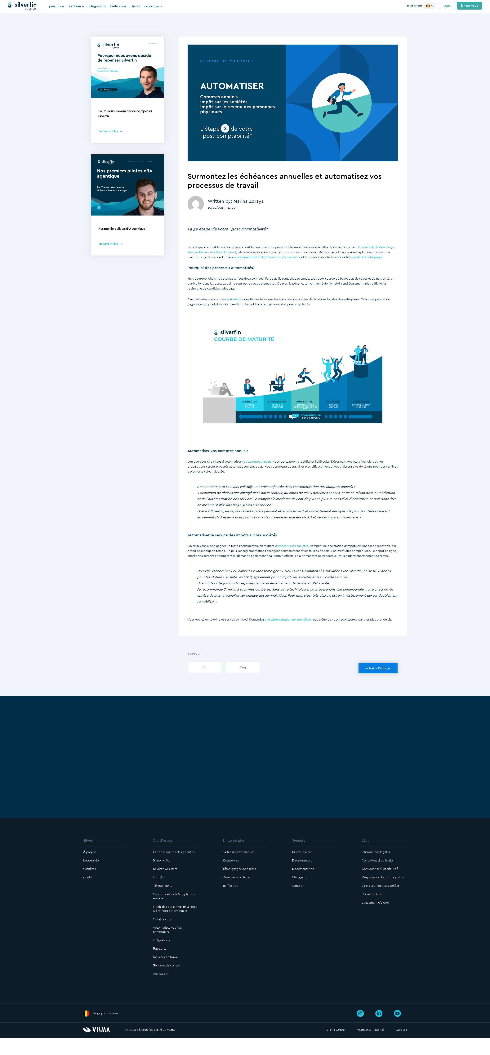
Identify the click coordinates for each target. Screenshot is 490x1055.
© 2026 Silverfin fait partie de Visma (150, 1030)
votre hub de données (375, 247)
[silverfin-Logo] (22, 6)
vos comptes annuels (256, 462)
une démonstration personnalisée (288, 619)
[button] (430, 5)
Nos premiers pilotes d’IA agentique (121, 229)
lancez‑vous (469, 5)
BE (204, 667)
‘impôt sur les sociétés (292, 546)
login (447, 5)
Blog (242, 667)
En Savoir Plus (108, 131)
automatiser (235, 299)
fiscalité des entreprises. (366, 257)
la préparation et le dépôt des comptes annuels (267, 257)
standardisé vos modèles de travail (212, 252)
